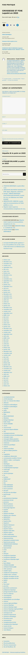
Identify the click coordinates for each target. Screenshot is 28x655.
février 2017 (7, 385)
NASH (5, 582)
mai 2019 (6, 342)
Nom (4, 116)
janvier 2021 (7, 305)
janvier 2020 (7, 326)
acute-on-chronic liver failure (12, 401)
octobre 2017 (7, 370)
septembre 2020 (8, 313)
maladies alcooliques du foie (11, 576)
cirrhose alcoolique (9, 448)
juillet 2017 (6, 376)
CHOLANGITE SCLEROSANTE (11, 441)
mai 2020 (6, 319)
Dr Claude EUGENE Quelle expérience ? (14, 242)
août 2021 (6, 300)
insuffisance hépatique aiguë (11, 559)
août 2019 (6, 336)
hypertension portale (9, 542)
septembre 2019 (8, 334)
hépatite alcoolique (9, 513)
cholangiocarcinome (9, 433)
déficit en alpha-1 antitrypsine (12, 460)
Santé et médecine (9, 593)
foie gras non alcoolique (10, 492)
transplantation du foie (10, 622)
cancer (5, 425)
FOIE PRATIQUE (8, 5)
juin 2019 (6, 340)
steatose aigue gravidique (10, 603)
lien (18, 17)
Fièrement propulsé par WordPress (17, 652)
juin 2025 (6, 269)
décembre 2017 (8, 366)
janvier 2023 (7, 284)
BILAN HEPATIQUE (9, 416)
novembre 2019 (8, 330)
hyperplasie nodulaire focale (11, 540)
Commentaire (6, 96)
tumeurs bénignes (8, 628)
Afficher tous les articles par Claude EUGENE (16, 73)
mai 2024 (6, 277)
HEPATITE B (7, 517)
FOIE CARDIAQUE (8, 485)
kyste (5, 561)
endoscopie (7, 469)
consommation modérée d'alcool (12, 458)
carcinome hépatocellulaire (11, 429)
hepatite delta (7, 521)
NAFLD (5, 580)
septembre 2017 (8, 372)
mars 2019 (6, 345)
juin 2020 (6, 317)
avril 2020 (6, 321)
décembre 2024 (8, 275)
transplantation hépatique (11, 624)
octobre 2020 (7, 311)
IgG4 (5, 551)
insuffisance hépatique (10, 557)
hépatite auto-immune (10, 515)
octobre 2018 (7, 355)
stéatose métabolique (9, 611)
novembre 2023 (8, 279)
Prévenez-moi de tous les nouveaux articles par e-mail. (13, 139)
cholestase (6, 443)
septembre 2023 (8, 280)
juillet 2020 (7, 315)
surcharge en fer (8, 612)
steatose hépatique (9, 605)
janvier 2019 (7, 349)
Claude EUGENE (7, 78)
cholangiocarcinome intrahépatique (13, 435)
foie (12, 80)
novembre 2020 (8, 309)
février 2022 (7, 290)
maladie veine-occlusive (10, 574)
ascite (5, 410)
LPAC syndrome (8, 569)
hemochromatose (8, 506)
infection (6, 553)
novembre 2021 (8, 296)
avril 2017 (6, 382)
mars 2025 (6, 271)
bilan (5, 414)
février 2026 (7, 259)
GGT (5, 496)
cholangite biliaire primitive (11, 439)
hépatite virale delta (9, 530)
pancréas (6, 586)
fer (4, 475)
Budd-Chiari (7, 422)
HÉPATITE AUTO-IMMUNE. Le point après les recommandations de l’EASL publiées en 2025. (14, 203)
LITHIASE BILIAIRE (9, 565)
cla (4, 452)
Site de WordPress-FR (9, 647)
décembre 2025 (8, 261)
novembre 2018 (8, 353)
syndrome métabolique (10, 616)
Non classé (6, 584)
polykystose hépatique (10, 590)
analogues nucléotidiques (10, 406)
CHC (5, 431)
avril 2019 (6, 343)
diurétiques (7, 464)
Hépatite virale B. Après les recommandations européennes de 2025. (14, 222)
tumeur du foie (7, 626)
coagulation (7, 454)
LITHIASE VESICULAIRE (10, 567)
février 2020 (7, 324)
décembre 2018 (8, 351)
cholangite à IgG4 (8, 437)
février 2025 (7, 273)
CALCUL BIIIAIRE (8, 423)
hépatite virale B (8, 528)
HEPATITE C (7, 519)
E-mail (4, 123)
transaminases (7, 620)
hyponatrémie (7, 548)
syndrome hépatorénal (10, 614)
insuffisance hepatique (10, 555)
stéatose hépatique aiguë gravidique (13, 609)
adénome (6, 402)
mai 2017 (6, 380)
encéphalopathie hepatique (11, 467)
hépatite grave (7, 527)
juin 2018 (6, 357)
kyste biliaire (7, 563)
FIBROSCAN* (7, 479)
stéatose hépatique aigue (10, 607)
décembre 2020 (8, 307)
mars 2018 (6, 361)
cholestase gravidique (9, 444)
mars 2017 (6, 384)
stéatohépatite (7, 597)
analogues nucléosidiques (10, 404)
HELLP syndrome (8, 504)
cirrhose (9, 80)
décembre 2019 (8, 328)
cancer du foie (7, 427)
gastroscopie (7, 494)
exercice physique (8, 473)
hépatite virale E (8, 532)
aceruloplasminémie (9, 397)
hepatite (6, 509)
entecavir (6, 471)
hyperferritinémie (8, 538)
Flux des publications (9, 643)
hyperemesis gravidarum (10, 536)
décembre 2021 (8, 294)
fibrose (5, 481)
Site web (4, 130)
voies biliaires (7, 630)
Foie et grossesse (8, 488)
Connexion (6, 641)
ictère (5, 549)
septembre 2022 (8, 286)
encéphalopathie (8, 465)
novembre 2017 (8, 368)
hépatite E (6, 523)
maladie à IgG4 (8, 570)
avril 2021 (6, 301)
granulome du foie (8, 500)
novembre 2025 (8, 263)
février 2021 (7, 303)
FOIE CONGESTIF (8, 486)
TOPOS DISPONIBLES (6, 34)
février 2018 (7, 363)
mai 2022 (6, 288)
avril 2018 (6, 359)
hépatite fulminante (9, 525)
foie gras (6, 490)
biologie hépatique (9, 420)
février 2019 (7, 347)
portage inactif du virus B (10, 591)
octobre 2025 (7, 265)
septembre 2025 (8, 267)
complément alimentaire (10, 456)
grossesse (16, 80)
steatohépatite (7, 595)
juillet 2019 (7, 338)
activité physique (8, 399)
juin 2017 (6, 378)
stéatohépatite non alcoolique (12, 599)
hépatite (6, 511)
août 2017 (6, 374)
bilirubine (6, 418)
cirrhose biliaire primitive (10, 450)
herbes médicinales (9, 534)
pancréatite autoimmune (10, 588)
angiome (6, 408)
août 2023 (6, 282)
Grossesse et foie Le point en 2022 (9, 41)
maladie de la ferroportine (11, 572)
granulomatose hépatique (10, 498)
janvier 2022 (7, 292)
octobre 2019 (7, 332)
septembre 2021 (8, 298)
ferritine (6, 477)
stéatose (6, 601)
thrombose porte (8, 618)
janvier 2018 (7, 364)
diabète (6, 462)
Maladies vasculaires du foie (11, 578)
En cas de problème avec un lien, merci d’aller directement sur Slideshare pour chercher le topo (14, 246)
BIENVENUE (7, 412)
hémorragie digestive (9, 507)
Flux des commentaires (10, 645)
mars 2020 (6, 322)
